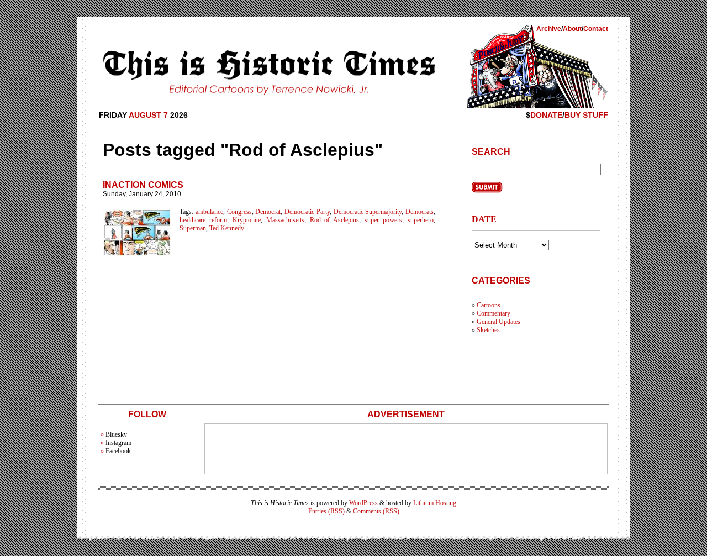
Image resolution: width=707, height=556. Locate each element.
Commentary (493, 313)
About (572, 29)
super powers (383, 220)
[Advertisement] (406, 449)
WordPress (363, 503)
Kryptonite (247, 220)
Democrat (268, 212)
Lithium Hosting (434, 503)
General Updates (498, 322)
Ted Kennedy (226, 228)
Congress (239, 212)
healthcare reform (203, 220)
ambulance (209, 212)
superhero (421, 220)
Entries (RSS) (326, 511)
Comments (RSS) (376, 511)
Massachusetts (285, 220)
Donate (546, 115)
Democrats (419, 212)
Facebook (118, 451)
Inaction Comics (143, 185)
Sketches (488, 330)
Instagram (118, 443)
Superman (193, 228)
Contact (595, 29)
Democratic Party (307, 212)
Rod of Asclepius (335, 220)
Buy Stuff (586, 115)
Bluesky (116, 434)
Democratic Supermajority (368, 212)
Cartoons (488, 305)
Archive (548, 29)
